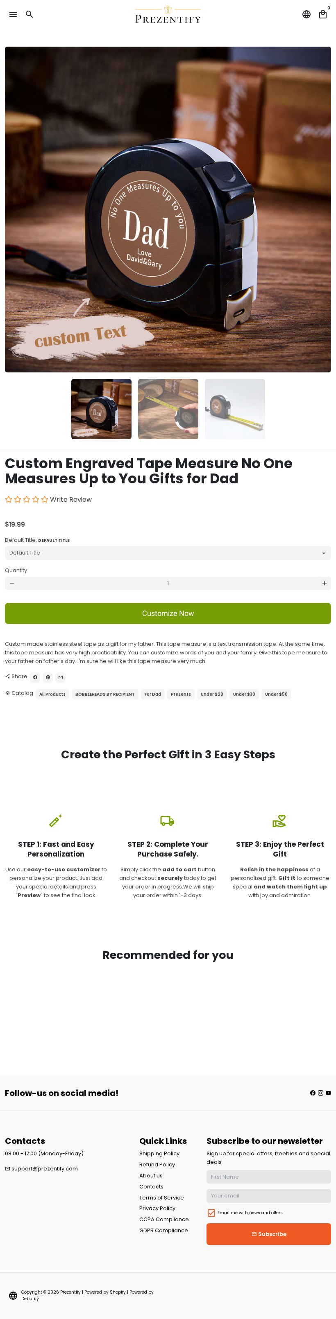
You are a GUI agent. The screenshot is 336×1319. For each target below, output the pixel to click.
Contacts (151, 1186)
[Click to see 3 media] (235, 409)
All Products (52, 694)
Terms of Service (161, 1198)
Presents (181, 694)
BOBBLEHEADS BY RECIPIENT (105, 694)
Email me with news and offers (250, 1213)
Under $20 (212, 694)
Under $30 (244, 694)
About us (151, 1175)
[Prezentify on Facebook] (313, 1093)
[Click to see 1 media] (101, 409)
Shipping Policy (159, 1153)
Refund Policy (157, 1164)
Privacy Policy (157, 1208)
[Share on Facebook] (35, 677)
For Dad (153, 694)
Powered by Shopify (105, 1292)
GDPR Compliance (163, 1230)
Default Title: (37, 540)
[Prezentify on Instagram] (320, 1093)
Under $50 (276, 694)
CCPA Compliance (164, 1219)
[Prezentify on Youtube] (328, 1093)
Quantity (16, 570)
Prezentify (70, 1292)
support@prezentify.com (41, 1168)
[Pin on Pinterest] (48, 677)
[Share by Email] (60, 677)
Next (321, 209)
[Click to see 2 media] (168, 409)
